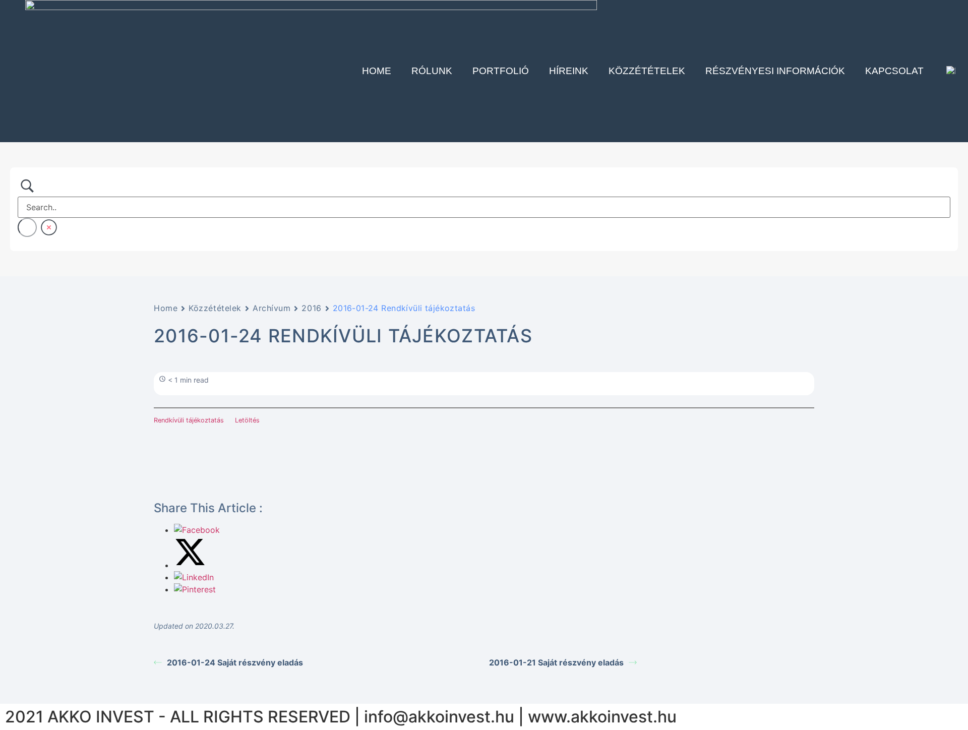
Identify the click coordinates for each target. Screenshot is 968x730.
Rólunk (431, 71)
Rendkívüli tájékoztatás (189, 420)
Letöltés (247, 420)
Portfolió (500, 71)
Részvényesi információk (775, 71)
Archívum (271, 308)
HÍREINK (568, 71)
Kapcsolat (894, 71)
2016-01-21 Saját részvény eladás (556, 662)
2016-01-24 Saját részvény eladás (235, 662)
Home (376, 71)
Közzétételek (647, 71)
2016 (311, 308)
